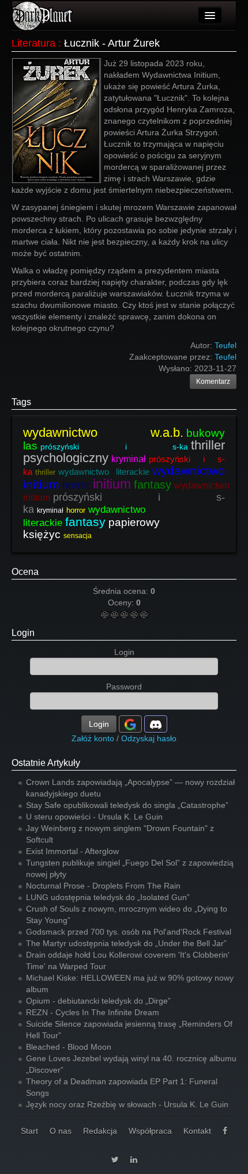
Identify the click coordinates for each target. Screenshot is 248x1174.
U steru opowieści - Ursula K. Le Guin (94, 816)
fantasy (152, 484)
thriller (45, 472)
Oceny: (122, 602)
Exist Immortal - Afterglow (72, 851)
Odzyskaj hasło (148, 738)
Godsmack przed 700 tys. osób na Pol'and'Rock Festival (128, 931)
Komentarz (213, 382)
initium (112, 484)
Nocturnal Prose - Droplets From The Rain (103, 885)
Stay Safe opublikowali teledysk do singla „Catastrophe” (127, 805)
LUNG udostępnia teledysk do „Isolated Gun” (108, 897)
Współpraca (150, 1130)
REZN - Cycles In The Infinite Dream (92, 1012)
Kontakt (197, 1130)
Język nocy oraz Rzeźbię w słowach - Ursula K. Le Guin (127, 1104)
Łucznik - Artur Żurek (112, 43)
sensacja (77, 536)
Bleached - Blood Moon (68, 1046)
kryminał (128, 459)
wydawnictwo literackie (103, 472)
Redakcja (100, 1130)
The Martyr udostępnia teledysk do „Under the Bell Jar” (126, 943)
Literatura (33, 43)
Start (29, 1130)
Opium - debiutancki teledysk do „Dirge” (98, 1000)
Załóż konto (93, 738)
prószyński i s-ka (114, 446)
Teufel (225, 356)
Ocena (25, 572)
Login (23, 633)
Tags (21, 402)
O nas (61, 1130)
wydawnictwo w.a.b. (103, 432)
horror (76, 485)
